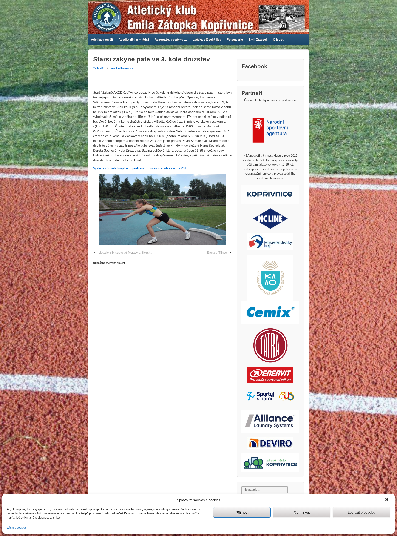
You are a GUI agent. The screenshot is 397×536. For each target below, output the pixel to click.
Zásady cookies (16, 527)
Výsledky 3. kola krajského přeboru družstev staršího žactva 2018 (140, 168)
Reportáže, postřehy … (171, 39)
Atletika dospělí (102, 39)
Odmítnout (302, 512)
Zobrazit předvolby (361, 512)
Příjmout (242, 512)
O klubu (278, 39)
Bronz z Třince (217, 252)
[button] (387, 500)
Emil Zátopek (258, 39)
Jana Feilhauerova (121, 68)
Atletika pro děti (116, 262)
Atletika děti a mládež (134, 39)
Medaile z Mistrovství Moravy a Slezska (125, 252)
